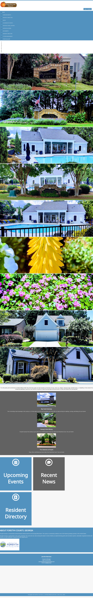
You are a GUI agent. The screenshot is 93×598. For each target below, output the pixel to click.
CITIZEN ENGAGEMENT (8, 36)
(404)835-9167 (48, 562)
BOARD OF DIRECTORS (8, 17)
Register (89, 9)
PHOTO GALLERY (6, 39)
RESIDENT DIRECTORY (7, 33)
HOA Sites (54, 594)
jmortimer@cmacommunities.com (46, 561)
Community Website (48, 594)
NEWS (4, 20)
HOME (3, 12)
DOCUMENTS (6, 31)
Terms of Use (59, 594)
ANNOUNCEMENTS (7, 14)
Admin (64, 594)
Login (85, 9)
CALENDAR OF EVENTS (8, 22)
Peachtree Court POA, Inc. (39, 594)
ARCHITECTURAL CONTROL (9, 25)
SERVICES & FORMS (7, 28)
